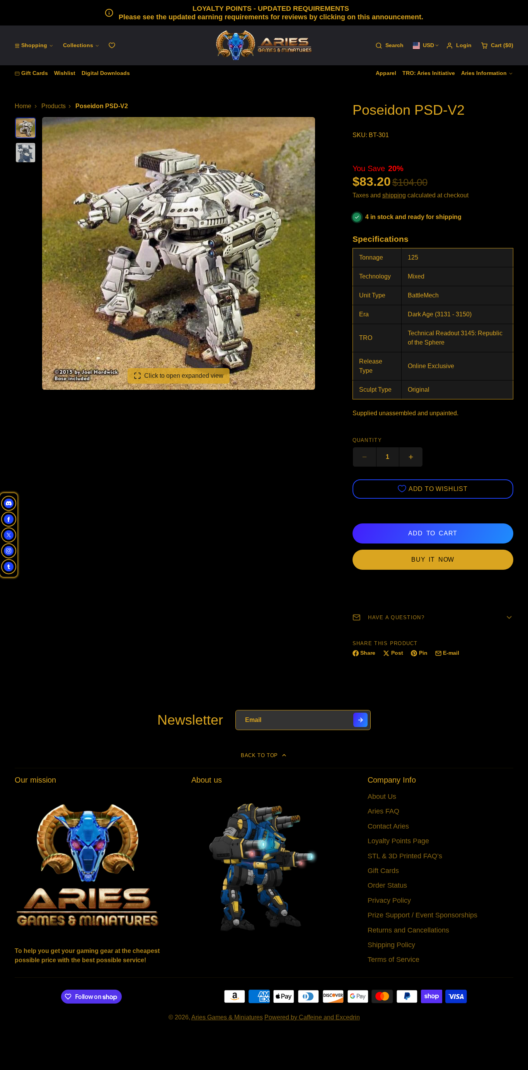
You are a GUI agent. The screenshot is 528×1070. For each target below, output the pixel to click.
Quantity (367, 440)
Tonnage (371, 257)
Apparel (386, 73)
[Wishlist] (112, 45)
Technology (375, 276)
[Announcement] (264, 12)
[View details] (87, 864)
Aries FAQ (383, 811)
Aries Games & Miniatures (227, 1017)
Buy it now (432, 559)
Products (53, 106)
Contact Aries (388, 826)
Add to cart (432, 533)
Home (23, 106)
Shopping (34, 45)
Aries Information (484, 73)
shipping (394, 195)
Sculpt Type (375, 389)
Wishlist (64, 73)
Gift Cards (34, 73)
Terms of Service (393, 959)
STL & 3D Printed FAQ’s (405, 856)
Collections (78, 45)
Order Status (387, 885)
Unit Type (372, 295)
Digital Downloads (106, 73)
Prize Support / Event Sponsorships (422, 915)
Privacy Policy (389, 900)
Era (364, 314)
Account (459, 45)
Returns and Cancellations (408, 930)
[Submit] (360, 720)
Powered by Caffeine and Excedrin (312, 1017)
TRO (365, 338)
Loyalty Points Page (398, 841)
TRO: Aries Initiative (428, 73)
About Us (382, 796)
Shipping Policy (391, 945)
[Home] (264, 45)
